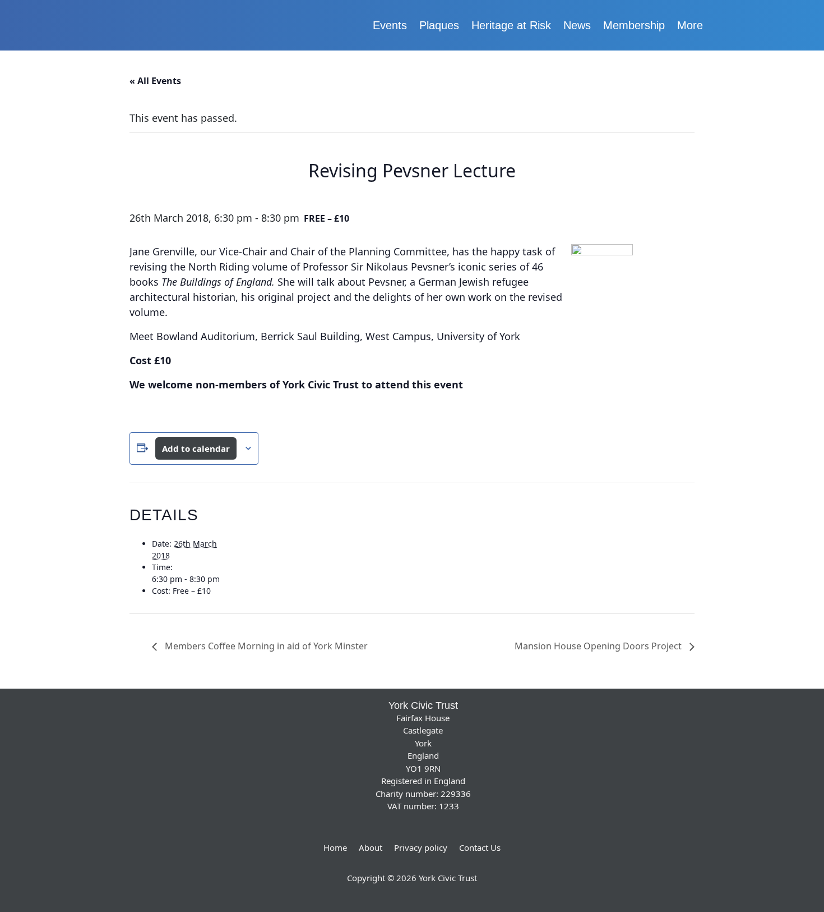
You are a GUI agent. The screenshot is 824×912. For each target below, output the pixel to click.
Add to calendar (196, 448)
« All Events (155, 81)
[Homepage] (187, 25)
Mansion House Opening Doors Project (599, 646)
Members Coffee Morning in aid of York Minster (265, 646)
